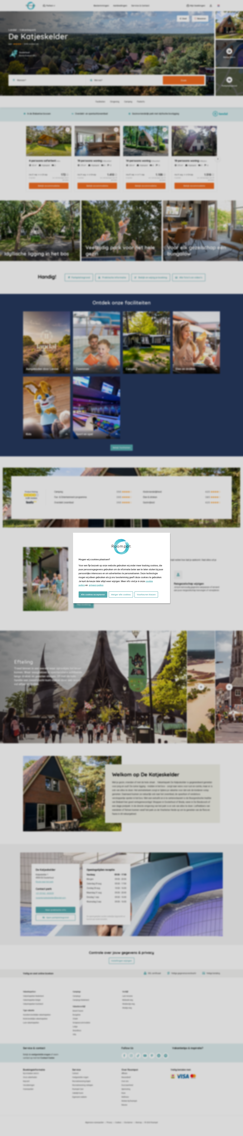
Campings (77, 992)
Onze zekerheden (30, 1077)
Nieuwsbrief (126, 1077)
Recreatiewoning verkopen (82, 1085)
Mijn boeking (84, 604)
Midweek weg (127, 1000)
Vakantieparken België (31, 1000)
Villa (74, 1034)
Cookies (118, 1122)
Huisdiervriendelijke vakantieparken (37, 1015)
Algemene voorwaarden (94, 1122)
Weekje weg (127, 1008)
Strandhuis (77, 1031)
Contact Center (47, 1058)
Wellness (125, 1097)
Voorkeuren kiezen (146, 594)
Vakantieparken (29, 992)
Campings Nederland (81, 1000)
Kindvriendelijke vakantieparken (35, 1019)
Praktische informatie (114, 277)
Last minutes (127, 996)
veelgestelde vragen (40, 1054)
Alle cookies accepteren (93, 594)
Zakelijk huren (77, 1093)
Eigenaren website (79, 1097)
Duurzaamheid (127, 1085)
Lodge (75, 1027)
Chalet (75, 1019)
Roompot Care (77, 1089)
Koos (123, 1093)
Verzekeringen (28, 1085)
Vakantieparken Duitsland (33, 1004)
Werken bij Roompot (129, 1101)
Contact (75, 1073)
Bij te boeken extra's (31, 1073)
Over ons (125, 1081)
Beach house (78, 1011)
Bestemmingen (101, 5)
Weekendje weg (128, 1004)
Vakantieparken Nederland (33, 996)
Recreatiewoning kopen (81, 1081)
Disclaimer (128, 1122)
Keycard (26, 1081)
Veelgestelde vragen (80, 1077)
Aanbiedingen (120, 5)
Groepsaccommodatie (81, 1023)
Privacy (109, 1122)
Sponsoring (126, 1089)
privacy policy (96, 585)
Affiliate (124, 1073)
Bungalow (76, 1015)
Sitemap (138, 1122)
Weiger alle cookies (121, 594)
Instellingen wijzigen (121, 960)
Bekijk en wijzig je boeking (152, 277)
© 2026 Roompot (151, 1122)
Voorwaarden (28, 1089)
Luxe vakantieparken (31, 1023)
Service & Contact (140, 5)
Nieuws (124, 1105)
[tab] (93, 687)
